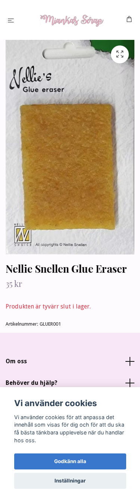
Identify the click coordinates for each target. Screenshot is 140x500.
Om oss (16, 361)
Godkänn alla (70, 461)
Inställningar (70, 481)
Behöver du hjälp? (31, 382)
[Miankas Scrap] (71, 20)
